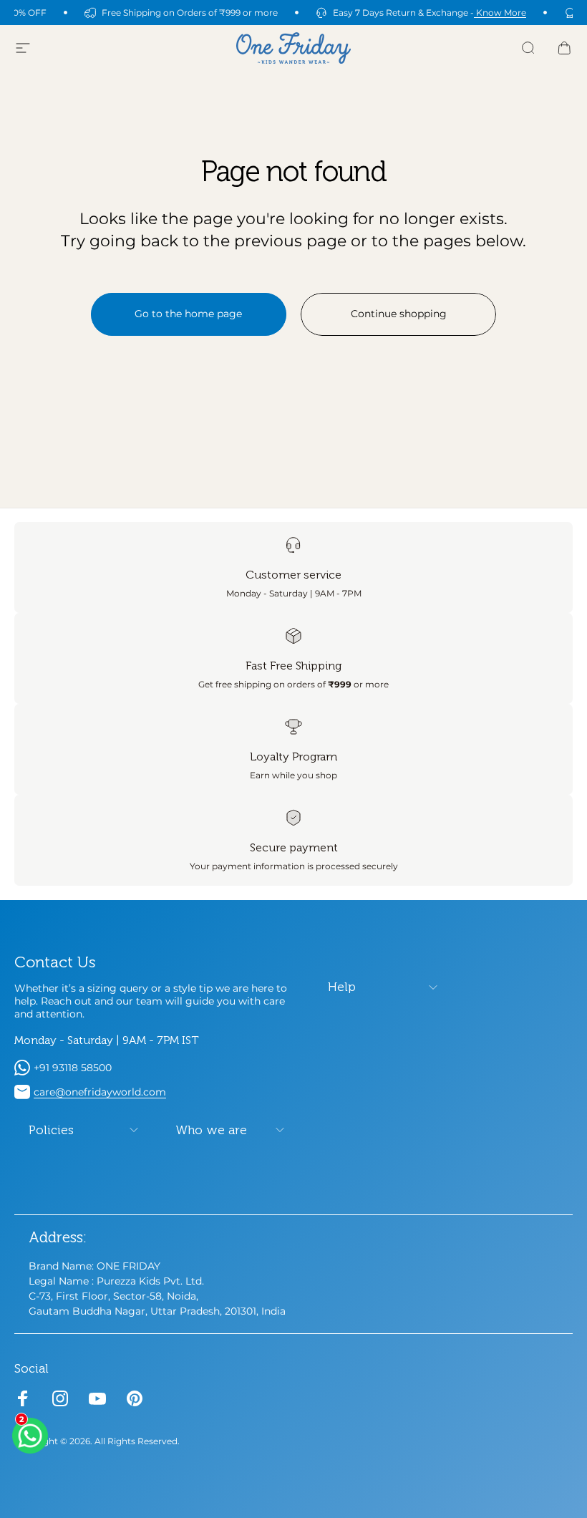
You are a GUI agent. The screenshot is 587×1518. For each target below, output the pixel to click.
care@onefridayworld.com (100, 1092)
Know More (500, 12)
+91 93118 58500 (73, 1067)
